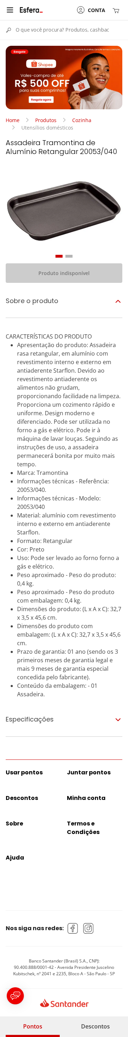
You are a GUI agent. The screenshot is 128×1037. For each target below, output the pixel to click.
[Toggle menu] (10, 10)
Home (13, 120)
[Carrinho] (117, 10)
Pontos (32, 1026)
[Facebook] (72, 928)
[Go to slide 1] (59, 256)
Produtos (46, 120)
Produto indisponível (64, 273)
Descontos (95, 1026)
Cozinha (81, 120)
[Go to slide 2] (69, 256)
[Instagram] (88, 928)
